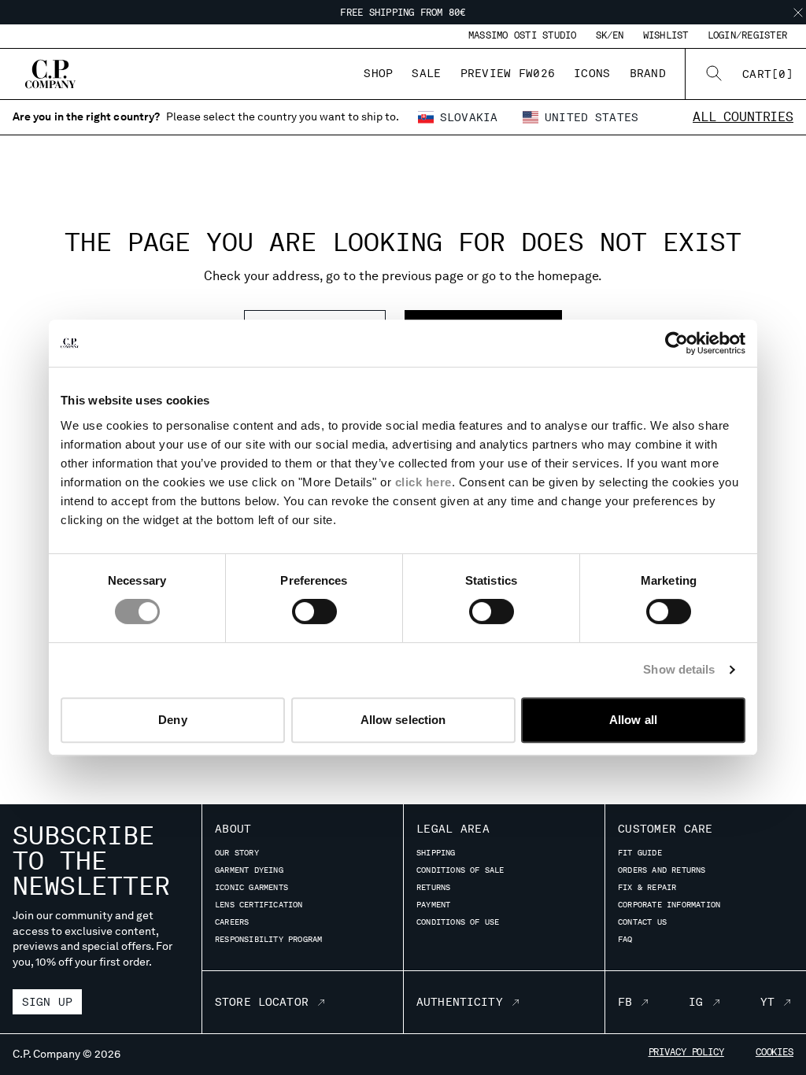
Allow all (633, 719)
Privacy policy (686, 1052)
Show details (679, 669)
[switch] (314, 611)
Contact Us (642, 921)
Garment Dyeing (249, 869)
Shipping (436, 852)
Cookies (774, 1052)
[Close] (798, 12)
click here (423, 482)
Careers (232, 921)
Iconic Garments (251, 887)
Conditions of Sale (460, 869)
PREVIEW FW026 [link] (508, 73)
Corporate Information (669, 904)
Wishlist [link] (666, 35)
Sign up (47, 1002)
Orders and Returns (662, 869)
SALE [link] (426, 73)
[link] (767, 73)
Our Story (237, 852)
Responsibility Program (268, 939)
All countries (743, 116)
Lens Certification (259, 904)
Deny (172, 719)
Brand (648, 73)
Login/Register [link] (747, 35)
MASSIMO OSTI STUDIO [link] (522, 35)
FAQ (625, 939)
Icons (592, 73)
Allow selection (403, 719)
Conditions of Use (457, 921)
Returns (433, 887)
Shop (378, 73)
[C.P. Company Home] (50, 74)
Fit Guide (640, 852)
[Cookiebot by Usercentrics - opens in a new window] (676, 343)
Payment (433, 904)
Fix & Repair (647, 887)
